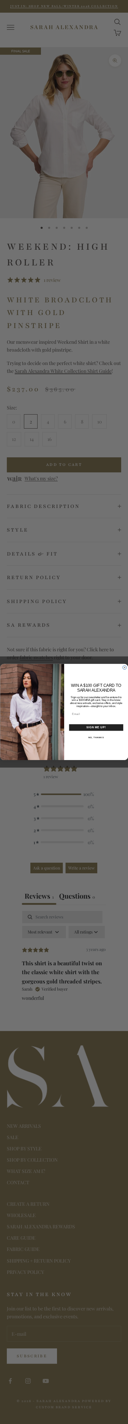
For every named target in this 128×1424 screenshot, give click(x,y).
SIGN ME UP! (96, 727)
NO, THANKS (96, 737)
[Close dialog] (125, 668)
